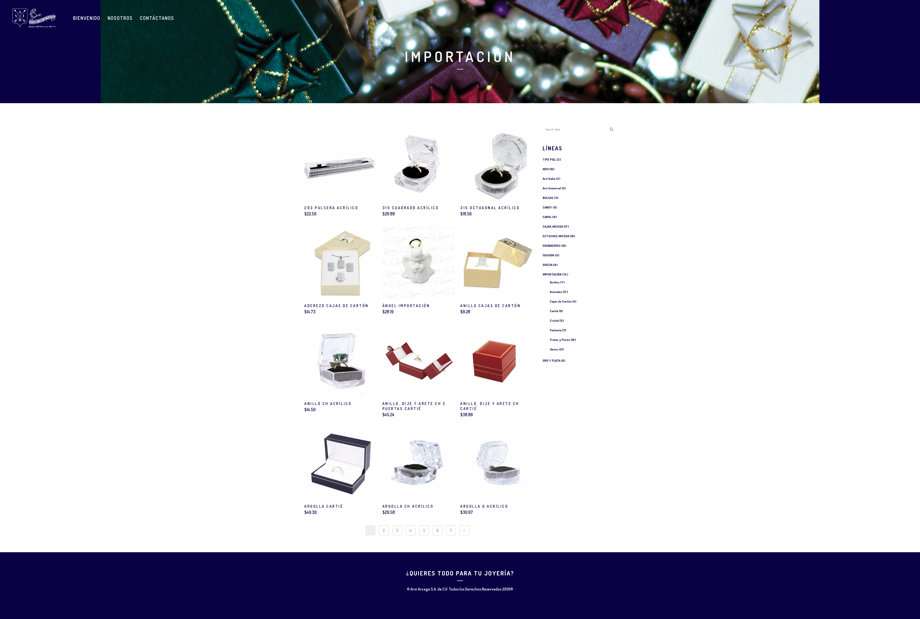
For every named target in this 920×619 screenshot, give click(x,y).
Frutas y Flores (560, 340)
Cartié (554, 311)
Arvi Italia (549, 178)
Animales (556, 292)
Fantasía (555, 330)
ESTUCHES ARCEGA (556, 236)
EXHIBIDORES (552, 246)
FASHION (548, 255)
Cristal (554, 320)
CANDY (547, 207)
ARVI (546, 169)
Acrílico (554, 282)
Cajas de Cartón (560, 301)
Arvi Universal (552, 188)
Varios (554, 349)
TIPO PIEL (549, 159)
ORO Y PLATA (551, 360)
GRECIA (547, 265)
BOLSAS (548, 198)
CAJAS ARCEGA (553, 226)
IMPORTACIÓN (552, 274)
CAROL (547, 217)
